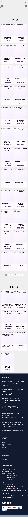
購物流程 (4, 442)
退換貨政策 (4, 446)
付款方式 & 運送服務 (7, 444)
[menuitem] (5, 275)
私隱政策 (4, 447)
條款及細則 (4, 459)
